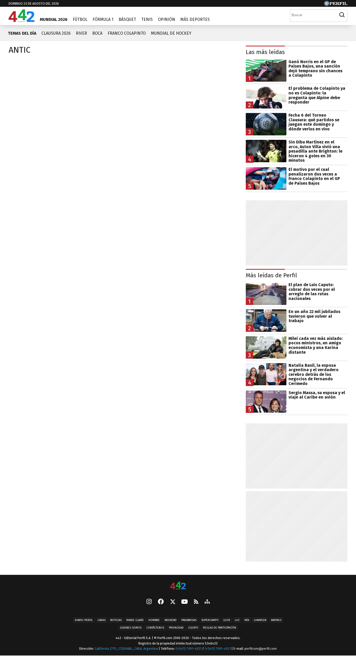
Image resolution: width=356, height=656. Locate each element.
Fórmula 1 (103, 19)
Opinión (166, 19)
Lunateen (260, 620)
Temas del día (22, 33)
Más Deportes (195, 19)
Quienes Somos (131, 628)
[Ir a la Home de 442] (21, 20)
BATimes (276, 620)
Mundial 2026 (53, 19)
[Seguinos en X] (172, 602)
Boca (97, 33)
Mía (246, 620)
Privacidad (176, 628)
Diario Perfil (84, 620)
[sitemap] (207, 602)
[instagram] (149, 602)
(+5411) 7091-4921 (188, 649)
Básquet (127, 19)
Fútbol (80, 19)
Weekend (170, 620)
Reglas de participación (219, 628)
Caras (101, 620)
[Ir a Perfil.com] (335, 4)
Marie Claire (135, 620)
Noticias (116, 620)
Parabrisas (189, 620)
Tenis (147, 19)
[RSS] (196, 602)
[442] (178, 586)
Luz (237, 620)
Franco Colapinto (127, 33)
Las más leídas (265, 52)
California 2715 (106, 649)
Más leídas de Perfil (271, 275)
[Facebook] (161, 602)
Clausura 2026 (56, 33)
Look (226, 620)
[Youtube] (184, 602)
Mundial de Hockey (171, 33)
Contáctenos (155, 628)
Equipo (193, 628)
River (81, 33)
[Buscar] (342, 15)
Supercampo (210, 620)
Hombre (154, 620)
